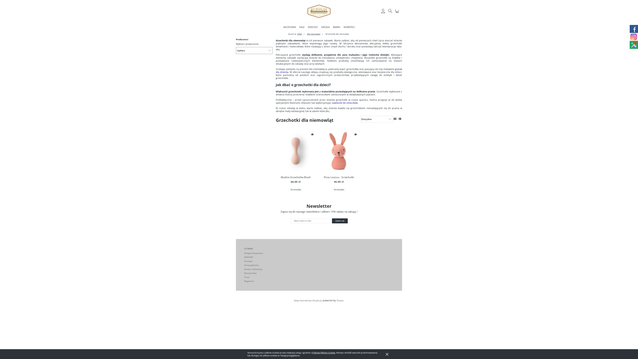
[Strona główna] (319, 11)
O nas (247, 277)
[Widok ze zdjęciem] (395, 119)
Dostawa (248, 261)
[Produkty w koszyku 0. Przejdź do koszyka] (397, 13)
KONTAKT (248, 257)
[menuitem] (289, 27)
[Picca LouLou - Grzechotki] (339, 152)
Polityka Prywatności (253, 253)
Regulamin (249, 281)
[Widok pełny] (400, 119)
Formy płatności (251, 265)
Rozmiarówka (250, 273)
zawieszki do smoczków (345, 102)
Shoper (340, 300)
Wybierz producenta (247, 44)
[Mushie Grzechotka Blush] (296, 152)
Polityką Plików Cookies (323, 352)
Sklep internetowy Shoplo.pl (307, 300)
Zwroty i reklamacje (253, 269)
